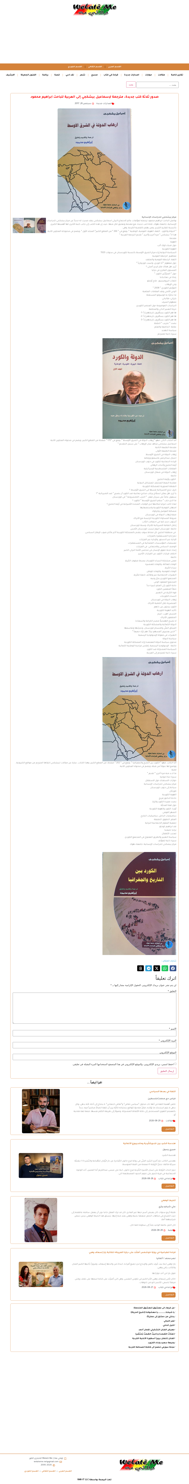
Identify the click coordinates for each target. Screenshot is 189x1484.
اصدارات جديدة (131, 75)
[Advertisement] (94, 41)
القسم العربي (114, 67)
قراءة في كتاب (111, 75)
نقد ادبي (70, 75)
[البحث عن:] (157, 85)
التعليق (172, 991)
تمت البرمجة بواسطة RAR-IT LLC (94, 1480)
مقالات (161, 75)
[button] (173, 968)
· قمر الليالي (170, 1321)
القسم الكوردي (75, 67)
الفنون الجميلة (28, 75)
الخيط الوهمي (168, 1201)
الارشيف (10, 75)
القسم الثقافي (95, 67)
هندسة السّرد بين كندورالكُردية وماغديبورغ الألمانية (149, 1144)
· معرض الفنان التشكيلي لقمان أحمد (157, 1330)
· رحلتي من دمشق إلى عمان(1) (161, 1317)
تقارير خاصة (177, 75)
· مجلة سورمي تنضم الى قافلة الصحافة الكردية (152, 1347)
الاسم (172, 1028)
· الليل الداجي (169, 1325)
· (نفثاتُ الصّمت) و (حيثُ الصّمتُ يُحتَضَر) (155, 1334)
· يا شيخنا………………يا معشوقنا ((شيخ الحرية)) (153, 1312)
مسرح (94, 75)
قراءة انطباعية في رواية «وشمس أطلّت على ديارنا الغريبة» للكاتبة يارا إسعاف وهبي (132, 1252)
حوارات (148, 75)
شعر (82, 75)
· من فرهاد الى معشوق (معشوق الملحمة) (155, 1308)
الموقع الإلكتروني (167, 1052)
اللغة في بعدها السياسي (162, 1092)
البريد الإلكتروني (167, 1040)
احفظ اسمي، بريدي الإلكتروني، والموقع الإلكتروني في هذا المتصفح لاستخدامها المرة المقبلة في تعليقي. (123, 1064)
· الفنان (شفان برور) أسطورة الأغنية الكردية (154, 1338)
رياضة (45, 75)
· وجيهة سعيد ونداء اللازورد (162, 1343)
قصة (57, 75)
